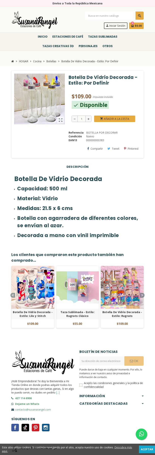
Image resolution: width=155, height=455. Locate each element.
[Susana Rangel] (35, 20)
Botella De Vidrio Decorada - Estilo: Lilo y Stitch (33, 314)
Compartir (97, 148)
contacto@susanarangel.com (33, 409)
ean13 (73, 140)
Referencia (76, 132)
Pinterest (133, 148)
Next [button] (142, 295)
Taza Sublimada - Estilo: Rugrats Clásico (77, 314)
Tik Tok (25, 427)
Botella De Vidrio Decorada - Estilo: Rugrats (122, 314)
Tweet (115, 148)
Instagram (46, 427)
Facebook (15, 427)
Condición (75, 136)
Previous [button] (12, 295)
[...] (58, 392)
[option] (32, 299)
